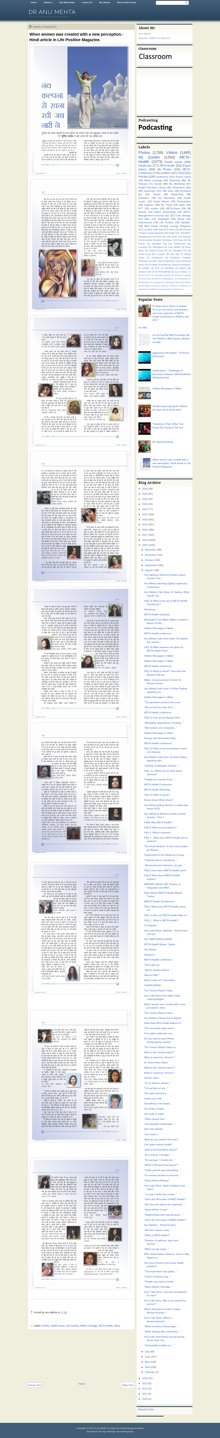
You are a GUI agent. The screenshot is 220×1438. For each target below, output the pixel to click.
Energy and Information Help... (161, 738)
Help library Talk (171, 282)
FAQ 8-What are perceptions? (160, 827)
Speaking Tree (159, 244)
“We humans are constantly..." (160, 728)
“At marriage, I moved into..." (159, 1160)
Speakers (149, 954)
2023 (145, 504)
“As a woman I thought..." (158, 1155)
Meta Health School (126, 2)
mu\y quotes (165, 289)
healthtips (153, 289)
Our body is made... (155, 1108)
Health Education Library (152, 187)
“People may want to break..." (160, 1281)
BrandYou (143, 1409)
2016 (145, 540)
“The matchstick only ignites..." (160, 1271)
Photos (144, 152)
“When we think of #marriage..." (161, 1326)
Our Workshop (166, 198)
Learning (142, 247)
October (149, 560)
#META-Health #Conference (159, 901)
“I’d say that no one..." (156, 1088)
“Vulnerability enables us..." (159, 1345)
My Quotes (149, 157)
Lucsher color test (153, 229)
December (150, 549)
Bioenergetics (144, 282)
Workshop (174, 180)
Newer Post (35, 1385)
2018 (145, 529)
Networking (177, 194)
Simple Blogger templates (132, 1428)
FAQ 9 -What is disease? (157, 832)
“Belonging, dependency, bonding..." (164, 723)
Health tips (145, 165)
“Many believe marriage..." (158, 1287)
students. (149, 205)
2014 (145, 1378)
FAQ (181, 172)
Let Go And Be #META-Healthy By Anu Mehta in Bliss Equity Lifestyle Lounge (171, 338)
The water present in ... (156, 1093)
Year (151, 1409)
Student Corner (156, 250)
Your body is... (152, 1134)
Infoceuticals (145, 222)
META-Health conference (158, 633)
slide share (157, 261)
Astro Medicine (181, 272)
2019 (145, 524)
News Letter (160, 286)
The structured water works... (160, 1028)
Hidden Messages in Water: (167, 388)
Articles (45, 1325)
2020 (145, 519)
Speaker (187, 236)
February (150, 1372)
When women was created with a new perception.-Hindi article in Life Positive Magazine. (76, 37)
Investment (92, 1431)
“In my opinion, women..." (158, 1083)
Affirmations (157, 247)
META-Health (105, 1325)
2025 (145, 494)
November (150, 555)
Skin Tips (174, 254)
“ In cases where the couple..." (160, 1194)
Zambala (142, 289)
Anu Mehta (150, 949)
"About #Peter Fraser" (156, 1209)
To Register (150, 925)
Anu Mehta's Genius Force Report (162, 1018)
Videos (172, 152)
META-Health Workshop (157, 789)
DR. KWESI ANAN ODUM (158, 939)
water (182, 205)
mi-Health (153, 265)
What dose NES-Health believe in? (163, 1023)
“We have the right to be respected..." (164, 1204)
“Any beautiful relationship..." (159, 1124)
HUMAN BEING (152, 985)
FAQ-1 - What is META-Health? (161, 920)
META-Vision (173, 208)
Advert (157, 279)
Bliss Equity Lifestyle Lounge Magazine (168, 226)
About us (48, 2)
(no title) (142, 327)
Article (172, 229)
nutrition (165, 172)
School (177, 275)
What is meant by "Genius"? (159, 1057)
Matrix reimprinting (165, 212)
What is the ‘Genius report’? (159, 1052)
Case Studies (174, 247)
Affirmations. (169, 279)
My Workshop (177, 184)
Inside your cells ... (154, 1098)
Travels (157, 194)
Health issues (58, 1325)
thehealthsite (165, 272)
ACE (157, 268)
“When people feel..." (155, 1119)
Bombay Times (174, 261)
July (147, 1351)
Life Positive (72, 1325)
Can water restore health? (158, 1144)
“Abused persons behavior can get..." (164, 865)
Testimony (183, 286)
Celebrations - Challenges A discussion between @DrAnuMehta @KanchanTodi (171, 374)
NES (147, 219)
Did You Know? (144, 275)
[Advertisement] (81, 1356)
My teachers (146, 286)
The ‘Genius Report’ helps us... (161, 1047)
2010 (145, 1399)
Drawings (157, 282)
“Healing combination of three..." (161, 765)
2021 (145, 514)
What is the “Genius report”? (159, 1067)
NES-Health (167, 165)
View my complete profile (154, 38)
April (147, 1367)
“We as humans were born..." (160, 707)
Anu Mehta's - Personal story (160, 1225)
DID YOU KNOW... (154, 1129)
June (147, 1356)
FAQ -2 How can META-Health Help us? (166, 915)
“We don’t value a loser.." (157, 1230)
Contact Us (86, 2)
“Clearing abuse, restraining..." (160, 860)
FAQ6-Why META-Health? (158, 822)
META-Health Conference (158, 784)
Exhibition (169, 268)
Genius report (183, 177)
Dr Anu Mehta (52, 12)
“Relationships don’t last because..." (163, 1215)
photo (174, 236)
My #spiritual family (162, 442)
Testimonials (179, 244)
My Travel (166, 205)
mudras (177, 289)
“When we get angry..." (156, 1249)
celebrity (187, 275)
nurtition (146, 268)
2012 (145, 1388)
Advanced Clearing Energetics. (176, 265)
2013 (145, 1383)
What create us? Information (159, 980)
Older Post (128, 1385)
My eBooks (104, 2)
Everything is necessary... (158, 1103)
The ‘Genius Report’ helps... (159, 990)
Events (158, 184)
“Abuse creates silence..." (158, 970)
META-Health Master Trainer (159, 944)
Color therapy (183, 215)
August (148, 570)
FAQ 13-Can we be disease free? (162, 717)
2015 (145, 545)
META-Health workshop (157, 614)
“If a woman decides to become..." (162, 1175)
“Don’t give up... (152, 965)
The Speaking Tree (177, 250)
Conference (161, 177)
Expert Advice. (161, 201)
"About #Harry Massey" (156, 1180)
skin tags (102, 1431)
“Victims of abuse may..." (157, 1276)
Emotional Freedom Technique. (157, 240)
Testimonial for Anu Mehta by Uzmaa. (164, 855)
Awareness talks (182, 187)
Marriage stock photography (120, 1431)
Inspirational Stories (163, 275)
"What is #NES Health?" (157, 1235)
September (151, 565)
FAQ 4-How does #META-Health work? (165, 870)
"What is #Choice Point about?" (161, 1165)
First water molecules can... (159, 1033)
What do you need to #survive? (161, 1139)
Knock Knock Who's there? (158, 800)
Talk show (167, 191)
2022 (145, 509)
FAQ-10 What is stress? (157, 795)
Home (34, 2)
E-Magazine (157, 257)
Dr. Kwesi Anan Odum (156, 1062)
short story (146, 279)
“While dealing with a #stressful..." (162, 1331)
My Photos (164, 169)
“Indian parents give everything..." (162, 1170)
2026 (145, 488)
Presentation (184, 201)
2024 (145, 499)
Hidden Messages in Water (158, 628)
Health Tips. (174, 233)
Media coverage (88, 1325)
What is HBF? (151, 975)
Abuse (181, 219)
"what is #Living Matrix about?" (161, 1149)
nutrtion (154, 208)
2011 (144, 1394)
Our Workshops (67, 2)
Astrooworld (183, 279)
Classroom (150, 191)
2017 (145, 535)
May (147, 1362)
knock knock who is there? (151, 254)
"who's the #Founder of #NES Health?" (165, 1199)
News (117, 1325)
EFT (140, 208)
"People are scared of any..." (159, 779)
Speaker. (186, 222)
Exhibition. (144, 198)
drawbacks (163, 219)
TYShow (172, 286)
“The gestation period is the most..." (163, 702)
